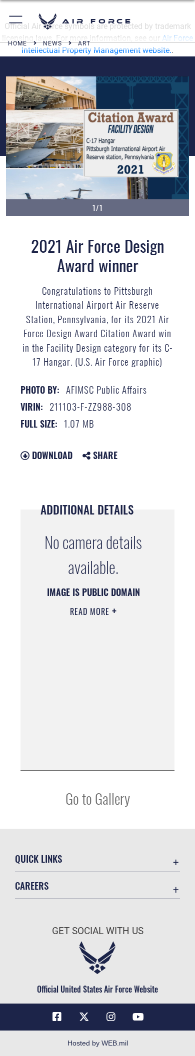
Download (51, 455)
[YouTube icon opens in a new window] (138, 1017)
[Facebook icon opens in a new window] (57, 1017)
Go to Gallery (98, 798)
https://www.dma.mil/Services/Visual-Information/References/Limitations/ (93, 752)
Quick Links (38, 858)
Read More (91, 611)
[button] (16, 21)
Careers (31, 885)
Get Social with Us (98, 931)
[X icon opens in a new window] (84, 1017)
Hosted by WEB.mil (98, 1043)
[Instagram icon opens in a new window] (111, 1017)
